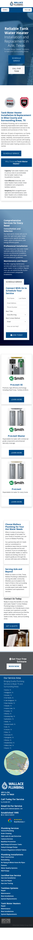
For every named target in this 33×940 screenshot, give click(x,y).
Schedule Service (16, 59)
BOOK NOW (14, 666)
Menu (5, 10)
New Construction (7, 857)
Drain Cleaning (6, 833)
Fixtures (4, 865)
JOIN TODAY (17, 335)
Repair (3, 890)
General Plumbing (7, 831)
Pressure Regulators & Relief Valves (13, 850)
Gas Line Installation (8, 878)
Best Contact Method (13, 318)
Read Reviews (19, 822)
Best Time (9, 311)
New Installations (7, 896)
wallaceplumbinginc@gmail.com (12, 808)
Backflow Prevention (8, 842)
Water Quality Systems (9, 868)
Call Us (27, 10)
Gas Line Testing (7, 883)
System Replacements (9, 899)
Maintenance (5, 893)
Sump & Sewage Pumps (9, 847)
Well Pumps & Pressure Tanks (11, 844)
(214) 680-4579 (6, 802)
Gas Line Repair (6, 881)
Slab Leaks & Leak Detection (11, 836)
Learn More (16, 399)
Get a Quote (12, 626)
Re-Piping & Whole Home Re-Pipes (13, 862)
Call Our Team (16, 69)
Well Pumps (5, 871)
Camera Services (7, 839)
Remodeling (5, 860)
